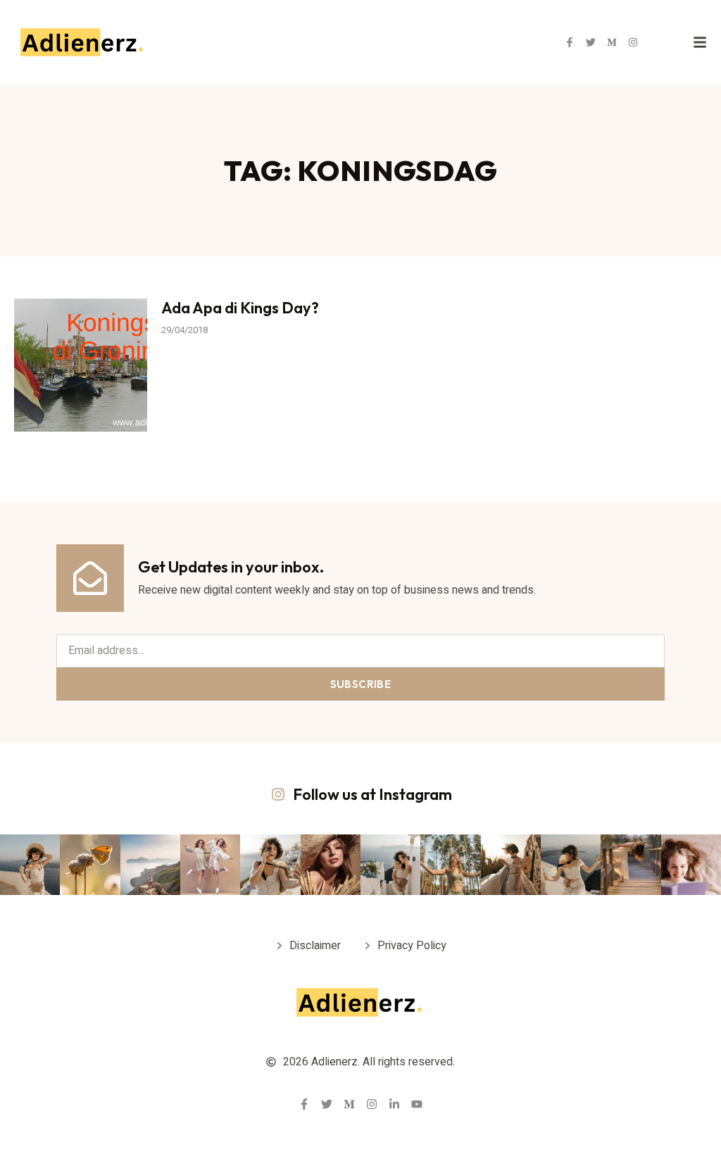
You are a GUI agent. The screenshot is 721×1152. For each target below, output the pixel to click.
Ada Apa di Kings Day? (240, 308)
